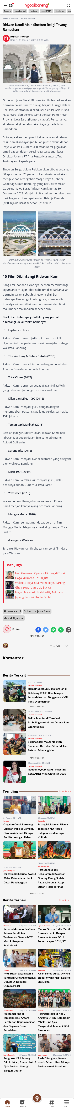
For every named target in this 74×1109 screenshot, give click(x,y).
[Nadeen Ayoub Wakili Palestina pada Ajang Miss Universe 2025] (14, 772)
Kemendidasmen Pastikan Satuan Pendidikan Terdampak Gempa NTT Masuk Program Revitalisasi (19, 937)
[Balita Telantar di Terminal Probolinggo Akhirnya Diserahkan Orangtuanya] (14, 720)
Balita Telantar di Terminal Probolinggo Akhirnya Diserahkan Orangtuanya (48, 722)
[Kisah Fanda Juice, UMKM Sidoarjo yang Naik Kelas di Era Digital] (54, 958)
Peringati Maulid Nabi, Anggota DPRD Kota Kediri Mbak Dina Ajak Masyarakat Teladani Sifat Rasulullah (54, 1022)
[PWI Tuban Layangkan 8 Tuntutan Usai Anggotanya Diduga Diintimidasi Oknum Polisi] (19, 958)
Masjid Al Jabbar (13, 618)
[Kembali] (5, 5)
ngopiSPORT (46, 11)
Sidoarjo (41, 821)
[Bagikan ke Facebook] (38, 630)
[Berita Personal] (37, 1098)
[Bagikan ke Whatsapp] (61, 630)
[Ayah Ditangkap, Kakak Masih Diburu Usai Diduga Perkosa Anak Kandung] (54, 1043)
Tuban (6, 970)
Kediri (40, 1010)
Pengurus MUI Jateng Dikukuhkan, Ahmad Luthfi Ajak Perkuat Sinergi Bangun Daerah (19, 1064)
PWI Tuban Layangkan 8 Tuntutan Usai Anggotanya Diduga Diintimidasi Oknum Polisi (19, 979)
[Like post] (7, 629)
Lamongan (42, 1055)
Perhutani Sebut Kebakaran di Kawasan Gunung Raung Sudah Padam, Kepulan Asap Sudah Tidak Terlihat (51, 878)
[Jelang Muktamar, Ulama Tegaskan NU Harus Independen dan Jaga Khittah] (54, 805)
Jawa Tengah (9, 870)
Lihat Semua (65, 791)
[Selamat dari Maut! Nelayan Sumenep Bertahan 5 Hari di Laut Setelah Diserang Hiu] (14, 744)
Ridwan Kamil (12, 611)
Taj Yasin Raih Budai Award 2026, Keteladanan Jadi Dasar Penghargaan (19, 878)
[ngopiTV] (11, 5)
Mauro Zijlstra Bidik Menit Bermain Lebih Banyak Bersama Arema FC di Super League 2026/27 (54, 935)
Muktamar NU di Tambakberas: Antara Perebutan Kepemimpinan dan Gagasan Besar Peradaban (19, 1022)
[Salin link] (68, 630)
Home (5, 18)
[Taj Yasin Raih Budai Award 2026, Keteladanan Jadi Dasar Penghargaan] (19, 852)
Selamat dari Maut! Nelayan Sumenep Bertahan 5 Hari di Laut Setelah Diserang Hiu (48, 746)
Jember (6, 821)
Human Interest (28, 18)
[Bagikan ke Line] (54, 630)
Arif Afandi (8, 1010)
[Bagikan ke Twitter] (46, 630)
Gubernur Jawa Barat (37, 611)
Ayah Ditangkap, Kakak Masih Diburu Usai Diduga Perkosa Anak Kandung (54, 1062)
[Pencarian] (68, 5)
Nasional (33, 11)
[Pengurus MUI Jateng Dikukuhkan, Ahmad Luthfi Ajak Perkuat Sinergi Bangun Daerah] (19, 1043)
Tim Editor (57, 646)
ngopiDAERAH (20, 11)
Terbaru (7, 11)
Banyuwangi (43, 866)
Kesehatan (59, 11)
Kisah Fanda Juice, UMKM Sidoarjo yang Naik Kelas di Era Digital (54, 977)
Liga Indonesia (44, 926)
